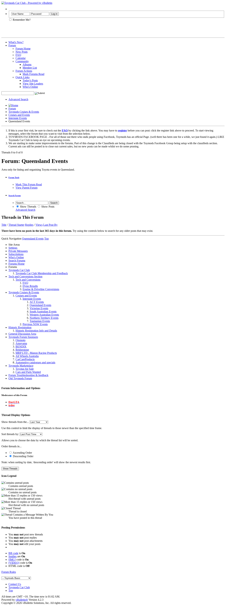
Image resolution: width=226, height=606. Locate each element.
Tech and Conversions (28, 279)
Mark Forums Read (33, 74)
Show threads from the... (15, 421)
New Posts (22, 51)
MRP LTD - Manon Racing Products (36, 352)
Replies (29, 224)
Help (11, 8)
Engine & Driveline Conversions (41, 289)
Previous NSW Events (35, 324)
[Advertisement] (42, 30)
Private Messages (18, 250)
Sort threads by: (10, 434)
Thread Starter (16, 224)
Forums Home (16, 263)
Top (46, 238)
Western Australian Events (44, 314)
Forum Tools (13, 177)
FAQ (18, 54)
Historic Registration (19, 327)
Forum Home (23, 48)
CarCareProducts (25, 359)
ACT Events (37, 301)
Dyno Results (30, 286)
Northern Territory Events (44, 317)
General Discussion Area (22, 333)
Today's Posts (30, 80)
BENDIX (21, 346)
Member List (30, 67)
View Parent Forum (26, 187)
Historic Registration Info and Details (36, 330)
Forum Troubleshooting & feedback (28, 375)
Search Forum (14, 195)
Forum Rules (8, 571)
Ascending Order (22, 452)
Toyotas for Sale (25, 368)
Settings (12, 247)
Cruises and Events (19, 114)
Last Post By (50, 224)
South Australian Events (43, 311)
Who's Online (30, 86)
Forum (12, 45)
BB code (13, 553)
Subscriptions (15, 254)
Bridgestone (22, 349)
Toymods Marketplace (20, 365)
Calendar (21, 58)
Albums (27, 64)
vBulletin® (22, 599)
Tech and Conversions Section (25, 276)
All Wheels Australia (27, 356)
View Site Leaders (33, 83)
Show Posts (47, 206)
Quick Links (22, 77)
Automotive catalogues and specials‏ (35, 362)
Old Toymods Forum (20, 378)
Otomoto (20, 340)
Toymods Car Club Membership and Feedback (42, 273)
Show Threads (27, 206)
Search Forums (16, 260)
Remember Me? (21, 19)
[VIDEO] (13, 562)
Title (3, 224)
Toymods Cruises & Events (23, 111)
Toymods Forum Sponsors (23, 336)
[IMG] (12, 559)
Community (22, 61)
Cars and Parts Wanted (28, 372)
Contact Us (14, 584)
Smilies (12, 556)
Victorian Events (39, 308)
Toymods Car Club (19, 270)
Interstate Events (17, 118)
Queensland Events (40, 305)
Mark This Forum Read (29, 184)
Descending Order (22, 456)
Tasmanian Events (40, 321)
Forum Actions (24, 70)
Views (39, 224)
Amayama (21, 343)
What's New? (15, 42)
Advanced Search (18, 99)
